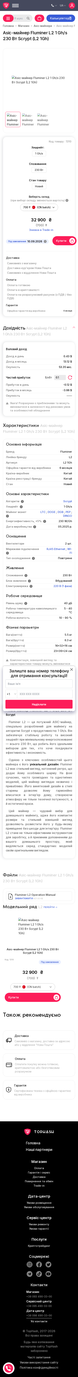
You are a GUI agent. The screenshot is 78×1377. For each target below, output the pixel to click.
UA (61, 5)
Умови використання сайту (39, 1362)
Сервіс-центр (39, 1218)
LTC (43, 512)
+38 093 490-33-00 (39, 1296)
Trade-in (39, 1185)
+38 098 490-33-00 (39, 1315)
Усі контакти (39, 1321)
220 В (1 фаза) (63, 586)
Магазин (23, 25)
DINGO (67, 516)
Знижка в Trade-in (41, 229)
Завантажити (24, 898)
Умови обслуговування (39, 1207)
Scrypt (67, 501)
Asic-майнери (43, 25)
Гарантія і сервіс (39, 1172)
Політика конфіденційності (39, 1367)
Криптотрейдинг (39, 1245)
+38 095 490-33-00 (39, 1306)
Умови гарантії (39, 1228)
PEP (68, 512)
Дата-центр (39, 1196)
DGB (60, 512)
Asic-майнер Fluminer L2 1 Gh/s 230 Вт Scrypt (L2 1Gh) (33, 951)
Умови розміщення (39, 1202)
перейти (49, 907)
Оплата (39, 1168)
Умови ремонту (39, 1224)
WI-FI (69, 551)
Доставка (39, 1176)
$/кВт (48, 377)
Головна (8, 25)
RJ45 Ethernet (56, 549)
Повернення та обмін (39, 1181)
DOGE (52, 512)
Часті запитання (39, 1357)
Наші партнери (39, 1149)
